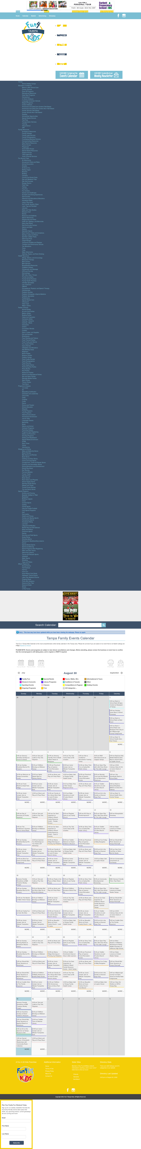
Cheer (24, 501)
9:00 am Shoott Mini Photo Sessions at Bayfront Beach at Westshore (23, 975)
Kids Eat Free (26, 476)
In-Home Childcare (27, 99)
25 (48, 937)
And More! (76, 1079)
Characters (25, 325)
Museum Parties (27, 355)
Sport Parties (26, 380)
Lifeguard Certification (28, 526)
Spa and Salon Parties (29, 376)
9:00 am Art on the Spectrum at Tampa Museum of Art (23, 1030)
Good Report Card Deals (29, 573)
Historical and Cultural (28, 415)
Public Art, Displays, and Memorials (32, 221)
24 (33, 937)
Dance (24, 403)
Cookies (24, 330)
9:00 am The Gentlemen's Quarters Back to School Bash (23, 828)
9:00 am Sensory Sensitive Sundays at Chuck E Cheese (23, 757)
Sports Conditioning (28, 547)
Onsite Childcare (27, 105)
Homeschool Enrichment (29, 417)
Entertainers (25, 336)
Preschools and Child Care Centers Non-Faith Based (38, 108)
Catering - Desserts (28, 321)
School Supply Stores (28, 482)
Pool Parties (25, 371)
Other (89, 682)
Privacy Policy (49, 1071)
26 (64, 937)
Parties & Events (23, 307)
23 (17, 937)
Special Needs (49, 679)
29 (110, 937)
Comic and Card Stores (29, 461)
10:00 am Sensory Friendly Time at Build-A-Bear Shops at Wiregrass (54, 758)
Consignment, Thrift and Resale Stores (34, 462)
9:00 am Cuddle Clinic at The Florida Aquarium (116, 922)
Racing (24, 533)
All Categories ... (71, 688)
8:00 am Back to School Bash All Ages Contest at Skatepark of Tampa (116, 704)
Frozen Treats (26, 474)
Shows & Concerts (29, 682)
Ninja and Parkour (27, 529)
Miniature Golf (26, 212)
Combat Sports (26, 503)
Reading (24, 114)
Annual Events (26, 566)
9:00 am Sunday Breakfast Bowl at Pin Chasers (23, 767)
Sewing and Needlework (29, 438)
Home (18, 16)
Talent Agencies (27, 154)
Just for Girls (26, 418)
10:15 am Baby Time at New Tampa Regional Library (69, 785)
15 (110, 810)
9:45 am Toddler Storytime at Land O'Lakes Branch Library (99, 786)
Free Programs (26, 413)
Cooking (24, 399)
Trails (23, 250)
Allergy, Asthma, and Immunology (32, 258)
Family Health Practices (29, 281)
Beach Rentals (26, 453)
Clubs (24, 397)
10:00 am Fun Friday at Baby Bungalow (100, 841)
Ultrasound (25, 302)
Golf (23, 512)
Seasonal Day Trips (28, 583)
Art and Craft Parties (28, 311)
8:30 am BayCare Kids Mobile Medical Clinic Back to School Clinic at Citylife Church (116, 758)
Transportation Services (29, 122)
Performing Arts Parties (29, 367)
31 (33, 999)
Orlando (75, 1074)
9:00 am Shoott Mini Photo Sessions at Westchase (23, 963)
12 (64, 810)
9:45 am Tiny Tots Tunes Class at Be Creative (68, 757)
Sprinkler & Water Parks (29, 237)
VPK (23, 128)
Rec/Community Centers (29, 225)
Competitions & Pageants (74, 685)
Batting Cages (26, 170)
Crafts (24, 401)
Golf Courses (26, 196)
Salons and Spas (27, 227)
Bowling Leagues (27, 499)
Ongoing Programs (29, 688)
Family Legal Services (28, 135)
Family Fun (26, 679)
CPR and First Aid (27, 271)
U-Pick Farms (26, 589)
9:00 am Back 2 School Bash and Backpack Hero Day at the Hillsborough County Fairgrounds (116, 729)
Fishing (24, 187)
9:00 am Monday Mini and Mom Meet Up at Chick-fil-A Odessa (38, 890)
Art (23, 390)
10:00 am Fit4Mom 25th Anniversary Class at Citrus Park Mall (54, 985)
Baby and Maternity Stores (30, 451)
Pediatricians (26, 298)
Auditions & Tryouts (72, 682)
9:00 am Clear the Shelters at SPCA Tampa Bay (115, 984)
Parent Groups (26, 145)
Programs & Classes (24, 386)
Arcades (24, 166)
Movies (24, 214)
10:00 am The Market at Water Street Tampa (23, 898)
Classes (46, 685)
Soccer (24, 543)
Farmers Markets (27, 472)
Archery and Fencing (28, 493)
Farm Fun (25, 571)
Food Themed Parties (28, 340)
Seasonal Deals (27, 585)
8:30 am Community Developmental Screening (100, 881)
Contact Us (48, 1076)
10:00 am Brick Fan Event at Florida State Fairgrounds (23, 860)
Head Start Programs (28, 95)
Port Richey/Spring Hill (107, 11)
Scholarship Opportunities (30, 116)
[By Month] (21, 663)
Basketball (25, 497)
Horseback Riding (27, 522)
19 (64, 875)
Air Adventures (26, 160)
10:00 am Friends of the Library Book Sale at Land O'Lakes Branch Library (54, 796)
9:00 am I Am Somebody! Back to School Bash (116, 776)
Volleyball (25, 556)
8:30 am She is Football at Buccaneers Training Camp (85, 758)
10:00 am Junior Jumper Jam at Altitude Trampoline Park (69, 768)
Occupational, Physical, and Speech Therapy (35, 288)
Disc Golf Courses (27, 181)
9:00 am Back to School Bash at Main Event (116, 720)
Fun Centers (26, 191)
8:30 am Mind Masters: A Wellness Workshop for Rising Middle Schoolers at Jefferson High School (116, 944)
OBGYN (24, 286)
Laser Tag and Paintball (29, 206)
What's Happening (23, 564)
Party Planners (26, 363)
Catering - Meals (27, 323)
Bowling (24, 174)
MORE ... (121, 744)
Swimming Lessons (28, 552)
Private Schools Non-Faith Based (32, 112)
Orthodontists (26, 290)
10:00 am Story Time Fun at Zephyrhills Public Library (85, 767)
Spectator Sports (27, 231)
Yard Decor (25, 384)
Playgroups (25, 147)
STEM (24, 441)
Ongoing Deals (26, 579)
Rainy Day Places (27, 223)
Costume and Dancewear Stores (32, 464)
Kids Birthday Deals (28, 350)
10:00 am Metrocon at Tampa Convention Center (23, 776)
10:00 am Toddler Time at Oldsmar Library (37, 1021)
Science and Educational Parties (32, 374)
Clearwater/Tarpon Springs (80, 11)
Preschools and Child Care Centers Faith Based (36, 107)
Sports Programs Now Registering (32, 549)
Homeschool (26, 97)
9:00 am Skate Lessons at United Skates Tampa (115, 828)
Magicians (25, 351)
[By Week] (31, 663)
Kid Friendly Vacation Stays (30, 204)
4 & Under (25, 388)
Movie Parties (26, 353)
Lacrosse (25, 524)
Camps (20, 82)
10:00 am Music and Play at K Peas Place (54, 775)
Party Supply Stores (28, 365)
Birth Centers (26, 262)
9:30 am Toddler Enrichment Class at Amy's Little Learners (69, 954)
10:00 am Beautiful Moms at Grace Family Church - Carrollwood (84, 985)
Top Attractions (26, 246)
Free (45, 688)
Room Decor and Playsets (30, 480)
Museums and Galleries (29, 216)
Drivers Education (27, 407)
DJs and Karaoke (27, 334)
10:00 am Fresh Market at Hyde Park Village (23, 785)
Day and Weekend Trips (29, 179)
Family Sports (26, 506)
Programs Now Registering (30, 432)
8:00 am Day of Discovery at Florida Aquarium (23, 815)
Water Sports (26, 558)
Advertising (42, 16)
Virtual (24, 445)
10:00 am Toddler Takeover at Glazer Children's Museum (69, 841)
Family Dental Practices (29, 279)
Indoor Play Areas (27, 202)
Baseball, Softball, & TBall (30, 495)
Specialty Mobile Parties (29, 378)
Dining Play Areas (27, 468)
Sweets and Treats (27, 485)
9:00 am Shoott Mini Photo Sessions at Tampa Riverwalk (116, 841)
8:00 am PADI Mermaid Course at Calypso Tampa (100, 757)
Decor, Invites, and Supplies (30, 332)
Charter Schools (27, 89)
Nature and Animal (27, 426)
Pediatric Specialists (28, 296)
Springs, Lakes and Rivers (30, 235)
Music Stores (26, 478)
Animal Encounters (27, 164)
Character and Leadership (30, 394)
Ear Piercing (25, 470)
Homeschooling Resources (30, 141)
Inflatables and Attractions (30, 348)
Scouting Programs (28, 436)
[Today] (41, 663)
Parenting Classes (27, 430)
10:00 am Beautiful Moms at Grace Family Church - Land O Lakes (54, 923)
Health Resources (23, 256)
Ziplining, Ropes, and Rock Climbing (33, 254)
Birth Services (26, 263)
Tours (24, 248)
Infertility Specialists (28, 283)
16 (17, 875)
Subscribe (16, 1143)
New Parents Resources (29, 143)
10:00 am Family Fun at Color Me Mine (23, 912)
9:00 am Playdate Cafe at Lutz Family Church (69, 815)
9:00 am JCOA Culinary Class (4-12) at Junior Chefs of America (116, 768)
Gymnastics (25, 514)
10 (33, 810)
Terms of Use (49, 1068)
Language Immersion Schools (31, 101)
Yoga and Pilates (27, 562)
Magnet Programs (27, 103)
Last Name (5, 1134)
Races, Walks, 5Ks (71, 679)
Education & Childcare (25, 85)
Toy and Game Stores (28, 489)
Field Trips (25, 185)
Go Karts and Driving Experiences (32, 195)
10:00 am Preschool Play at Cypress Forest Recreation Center (54, 768)
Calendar (25, 16)
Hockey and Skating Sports (30, 518)
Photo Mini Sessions (28, 581)
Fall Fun (24, 570)
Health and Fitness (27, 516)
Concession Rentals (28, 328)
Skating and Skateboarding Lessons (33, 541)
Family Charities (27, 133)
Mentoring (25, 422)
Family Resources (23, 129)
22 (110, 875)
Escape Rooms (26, 183)
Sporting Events (28, 685)
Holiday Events (92, 685)
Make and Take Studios (29, 210)
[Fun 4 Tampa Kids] (33, 32)
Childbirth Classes (27, 267)
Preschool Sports (27, 531)
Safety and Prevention (28, 434)
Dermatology (26, 273)
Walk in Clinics (26, 306)
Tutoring (24, 124)
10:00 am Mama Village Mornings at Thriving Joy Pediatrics (54, 841)
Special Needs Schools (29, 118)
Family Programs (27, 411)
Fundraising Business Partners (31, 139)
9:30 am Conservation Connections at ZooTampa (116, 860)
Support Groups (27, 152)
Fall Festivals (26, 568)
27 (79, 937)
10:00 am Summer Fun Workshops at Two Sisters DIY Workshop (38, 842)
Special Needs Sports (28, 545)
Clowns (24, 327)
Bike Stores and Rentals (29, 455)
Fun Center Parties (28, 344)
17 (33, 875)
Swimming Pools (27, 239)
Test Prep (25, 120)
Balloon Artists (26, 313)
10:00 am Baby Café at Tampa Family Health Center (69, 776)
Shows (24, 587)
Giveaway (52, 16)
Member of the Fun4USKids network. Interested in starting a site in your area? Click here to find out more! (84, 1068)
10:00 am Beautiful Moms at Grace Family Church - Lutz (85, 922)
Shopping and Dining (24, 449)
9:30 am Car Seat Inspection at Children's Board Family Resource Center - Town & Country (53, 831)
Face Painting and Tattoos (30, 338)
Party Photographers (28, 361)
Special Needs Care (28, 300)
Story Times (25, 443)
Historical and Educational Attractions (33, 198)
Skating (24, 229)
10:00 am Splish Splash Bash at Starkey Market (37, 776)
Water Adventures (27, 252)
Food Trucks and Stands (29, 342)
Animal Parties (26, 309)
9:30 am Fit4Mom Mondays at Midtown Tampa (38, 767)
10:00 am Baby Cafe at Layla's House (100, 859)
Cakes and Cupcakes (28, 317)
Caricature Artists (27, 319)
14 (95, 810)
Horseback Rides (27, 200)
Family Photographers (28, 137)
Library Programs (50, 682)
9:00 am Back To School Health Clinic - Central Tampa (116, 795)
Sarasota (76, 1077)
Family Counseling (27, 277)
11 (48, 810)
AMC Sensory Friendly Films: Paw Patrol (116, 880)
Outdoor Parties (27, 357)
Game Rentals (26, 346)
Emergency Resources (29, 131)
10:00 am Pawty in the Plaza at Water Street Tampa (54, 881)
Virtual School (26, 126)
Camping (25, 175)
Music (24, 424)
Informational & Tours (94, 679)
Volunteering (26, 447)
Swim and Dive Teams (29, 550)
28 (95, 937)
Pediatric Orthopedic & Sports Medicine (34, 294)
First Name (5, 1126)
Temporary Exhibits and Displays (32, 242)
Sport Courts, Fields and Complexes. (33, 233)
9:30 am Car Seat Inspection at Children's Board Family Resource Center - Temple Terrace (53, 818)
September (114, 673)
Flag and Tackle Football (29, 508)
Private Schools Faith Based (30, 110)
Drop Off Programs (27, 91)
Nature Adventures (27, 218)
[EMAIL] (120, 663)
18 (48, 875)
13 (79, 810)
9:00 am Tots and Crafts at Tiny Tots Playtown (37, 757)
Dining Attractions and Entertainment (33, 466)
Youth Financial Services (29, 156)
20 (79, 875)
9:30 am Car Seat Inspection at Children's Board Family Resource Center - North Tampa (69, 965)
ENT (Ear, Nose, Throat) (29, 275)
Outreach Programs (28, 428)
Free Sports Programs (29, 510)
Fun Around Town (23, 158)
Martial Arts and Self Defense (31, 527)
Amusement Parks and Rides (31, 162)
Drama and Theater (28, 405)
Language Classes (27, 420)
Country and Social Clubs (29, 177)
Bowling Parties (26, 315)
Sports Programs (23, 491)
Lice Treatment (26, 284)
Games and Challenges (29, 193)
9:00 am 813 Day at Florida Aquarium (85, 814)
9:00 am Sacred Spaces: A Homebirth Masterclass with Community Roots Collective (23, 1042)
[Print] (110, 663)
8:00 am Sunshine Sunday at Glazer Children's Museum (22, 1013)
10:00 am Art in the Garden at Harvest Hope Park (100, 795)
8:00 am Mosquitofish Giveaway (116, 814)
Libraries (24, 208)
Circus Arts (25, 395)
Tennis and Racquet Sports (30, 554)
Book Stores (25, 457)
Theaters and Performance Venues (32, 244)
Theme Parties (26, 382)
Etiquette (24, 409)
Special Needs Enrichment (30, 439)
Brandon (46, 11)
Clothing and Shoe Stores (30, 459)
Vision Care (25, 304)
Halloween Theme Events (30, 575)
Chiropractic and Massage (30, 269)
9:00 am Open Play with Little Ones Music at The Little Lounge (101, 767)
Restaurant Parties (27, 372)
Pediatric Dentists (27, 292)
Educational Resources (29, 93)
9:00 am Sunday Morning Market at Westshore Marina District (22, 943)
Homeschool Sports (28, 520)
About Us (48, 1073)
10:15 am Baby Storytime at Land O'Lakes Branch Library (68, 796)
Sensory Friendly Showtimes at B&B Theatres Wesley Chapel (22, 882)
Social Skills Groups (28, 149)
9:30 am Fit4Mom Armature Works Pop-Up (69, 890)
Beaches (24, 172)
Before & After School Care (30, 87)
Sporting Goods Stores (29, 483)
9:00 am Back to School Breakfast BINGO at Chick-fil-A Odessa (116, 786)
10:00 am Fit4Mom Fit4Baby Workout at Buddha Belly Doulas (38, 974)
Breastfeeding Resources (29, 265)
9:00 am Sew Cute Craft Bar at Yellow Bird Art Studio (115, 851)
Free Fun (25, 189)
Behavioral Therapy (28, 260)
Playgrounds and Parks (29, 219)
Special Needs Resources (30, 151)
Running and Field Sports (30, 535)
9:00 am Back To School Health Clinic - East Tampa (116, 739)
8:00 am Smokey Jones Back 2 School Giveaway (116, 712)
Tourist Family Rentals (29, 487)
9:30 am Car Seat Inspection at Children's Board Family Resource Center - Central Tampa (99, 902)
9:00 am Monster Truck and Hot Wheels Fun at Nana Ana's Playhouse (101, 777)
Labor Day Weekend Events (30, 577)
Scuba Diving (26, 537)
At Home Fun (26, 168)
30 (17, 999)
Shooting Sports (27, 539)
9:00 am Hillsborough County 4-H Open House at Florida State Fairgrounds (116, 975)
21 (95, 875)
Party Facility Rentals (28, 359)
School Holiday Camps (29, 84)
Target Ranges (26, 240)
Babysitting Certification (29, 392)
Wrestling (25, 560)
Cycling (24, 505)
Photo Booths (26, 369)
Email (3, 1118)
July (23, 673)
